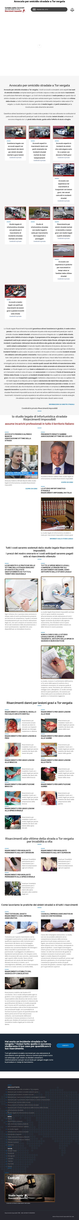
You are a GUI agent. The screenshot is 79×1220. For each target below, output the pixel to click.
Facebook (11, 1153)
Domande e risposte (14, 1134)
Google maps (12, 1151)
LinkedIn (10, 1158)
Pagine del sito (42, 9)
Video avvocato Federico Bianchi (18, 1137)
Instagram (11, 1156)
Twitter (10, 1161)
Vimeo (10, 1166)
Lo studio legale (13, 1129)
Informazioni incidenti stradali (18, 1132)
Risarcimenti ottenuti (15, 1121)
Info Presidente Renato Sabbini (18, 1126)
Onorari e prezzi (13, 1142)
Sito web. (71, 1216)
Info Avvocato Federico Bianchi (18, 1124)
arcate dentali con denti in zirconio (28, 725)
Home (10, 1119)
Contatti (11, 1145)
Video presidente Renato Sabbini (19, 1139)
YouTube (11, 1164)
